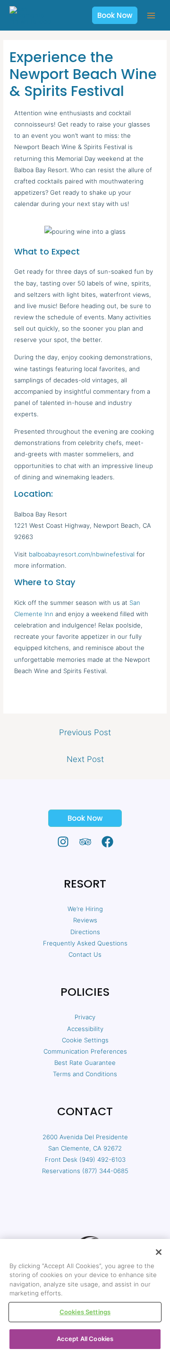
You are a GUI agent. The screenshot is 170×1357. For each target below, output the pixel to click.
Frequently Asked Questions (85, 943)
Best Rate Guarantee (85, 1062)
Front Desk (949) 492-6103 (85, 1159)
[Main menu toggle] (151, 15)
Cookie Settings (85, 1040)
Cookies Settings (85, 1312)
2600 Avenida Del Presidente (85, 1137)
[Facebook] (107, 842)
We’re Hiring (85, 909)
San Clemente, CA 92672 (85, 1148)
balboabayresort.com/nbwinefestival (82, 554)
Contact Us (85, 954)
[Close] (158, 1252)
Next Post (85, 759)
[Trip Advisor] (85, 842)
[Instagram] (63, 842)
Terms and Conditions (85, 1074)
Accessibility (85, 1028)
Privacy (85, 1017)
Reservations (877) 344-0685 (85, 1170)
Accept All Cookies (85, 1338)
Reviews (85, 920)
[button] (114, 15)
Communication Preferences (85, 1051)
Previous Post (85, 732)
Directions (85, 932)
